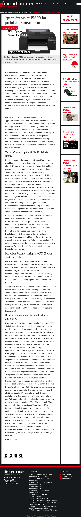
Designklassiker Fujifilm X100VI (70, 31)
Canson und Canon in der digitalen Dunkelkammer (70, 136)
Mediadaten (66, 478)
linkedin (21, 457)
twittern (11, 457)
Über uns (68, 4)
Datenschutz (67, 476)
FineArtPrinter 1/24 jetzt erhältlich (69, 110)
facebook (6, 457)
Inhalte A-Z (42, 4)
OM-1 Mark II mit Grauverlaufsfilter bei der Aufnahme (71, 83)
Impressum (66, 474)
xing (16, 457)
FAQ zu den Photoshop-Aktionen (44, 510)
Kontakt (56, 4)
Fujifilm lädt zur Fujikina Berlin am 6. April (70, 57)
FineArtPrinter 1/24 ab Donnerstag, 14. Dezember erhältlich (70, 165)
